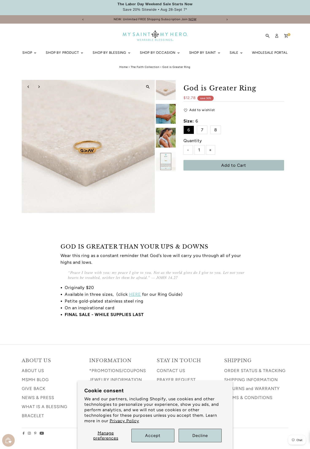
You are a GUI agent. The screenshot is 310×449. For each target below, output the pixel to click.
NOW (193, 19)
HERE (135, 294)
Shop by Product (63, 53)
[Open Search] (268, 36)
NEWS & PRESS (38, 397)
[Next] (227, 19)
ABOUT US (33, 370)
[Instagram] (29, 433)
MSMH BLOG (35, 379)
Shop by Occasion (158, 53)
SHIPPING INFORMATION (251, 379)
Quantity (192, 140)
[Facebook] (24, 433)
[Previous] (83, 19)
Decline (200, 435)
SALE (234, 53)
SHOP (27, 53)
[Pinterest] (35, 433)
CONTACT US (171, 370)
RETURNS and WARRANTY (252, 388)
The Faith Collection (145, 67)
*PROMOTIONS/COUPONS (117, 370)
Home (123, 67)
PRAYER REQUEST (176, 379)
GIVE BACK (33, 388)
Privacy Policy (124, 420)
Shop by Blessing (110, 53)
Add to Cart (233, 165)
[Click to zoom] (148, 86)
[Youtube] (42, 433)
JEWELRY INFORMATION (115, 379)
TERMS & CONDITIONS (248, 397)
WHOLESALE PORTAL (270, 53)
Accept (152, 435)
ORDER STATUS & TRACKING (255, 370)
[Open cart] (286, 36)
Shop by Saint (203, 53)
